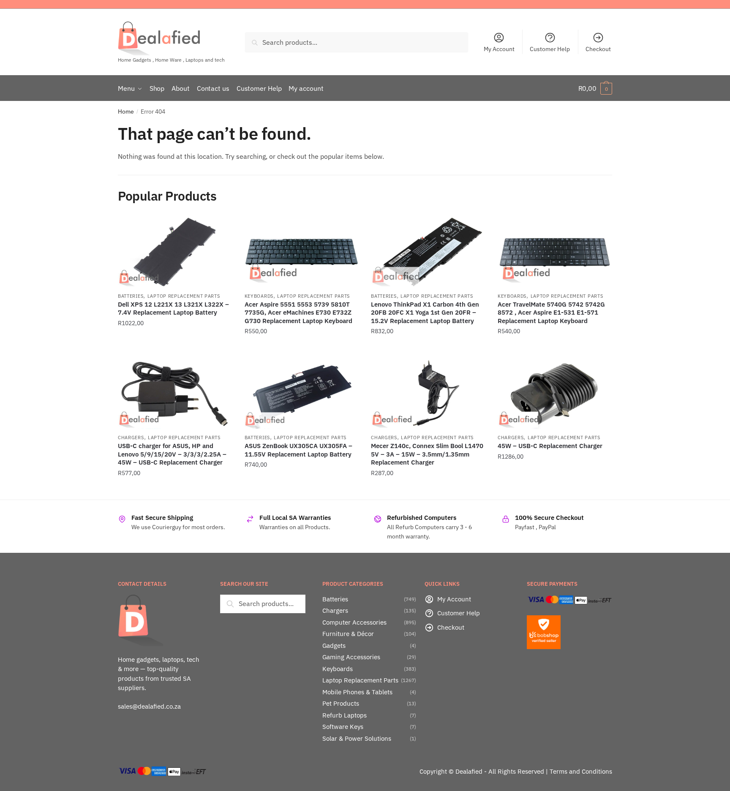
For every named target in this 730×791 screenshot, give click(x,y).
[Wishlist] (219, 229)
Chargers (131, 437)
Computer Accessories (354, 622)
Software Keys (342, 727)
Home (126, 111)
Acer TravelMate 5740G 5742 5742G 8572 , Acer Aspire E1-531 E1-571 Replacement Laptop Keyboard (551, 312)
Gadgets (334, 645)
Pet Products (340, 703)
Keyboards (259, 296)
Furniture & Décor (348, 634)
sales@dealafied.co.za (149, 706)
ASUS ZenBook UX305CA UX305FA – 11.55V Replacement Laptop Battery (298, 450)
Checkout (598, 49)
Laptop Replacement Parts (183, 296)
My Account (499, 49)
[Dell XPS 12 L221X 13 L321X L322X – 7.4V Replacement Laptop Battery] (175, 252)
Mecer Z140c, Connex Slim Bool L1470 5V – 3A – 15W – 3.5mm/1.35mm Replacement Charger (427, 454)
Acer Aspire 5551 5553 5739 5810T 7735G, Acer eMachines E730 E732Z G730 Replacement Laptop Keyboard (298, 312)
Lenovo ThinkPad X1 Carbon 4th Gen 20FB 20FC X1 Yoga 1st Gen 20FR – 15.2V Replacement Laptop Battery (425, 312)
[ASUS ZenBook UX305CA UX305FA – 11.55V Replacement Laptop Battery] (302, 393)
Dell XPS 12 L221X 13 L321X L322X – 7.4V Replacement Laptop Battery (173, 308)
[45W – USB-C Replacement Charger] (555, 393)
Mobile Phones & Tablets (357, 692)
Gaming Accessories (351, 657)
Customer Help (550, 49)
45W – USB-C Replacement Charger (550, 446)
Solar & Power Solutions (356, 738)
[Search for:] (262, 603)
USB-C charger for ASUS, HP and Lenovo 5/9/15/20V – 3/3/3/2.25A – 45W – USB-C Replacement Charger (172, 454)
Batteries (130, 296)
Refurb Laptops (344, 715)
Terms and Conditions (581, 771)
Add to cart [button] (175, 348)
